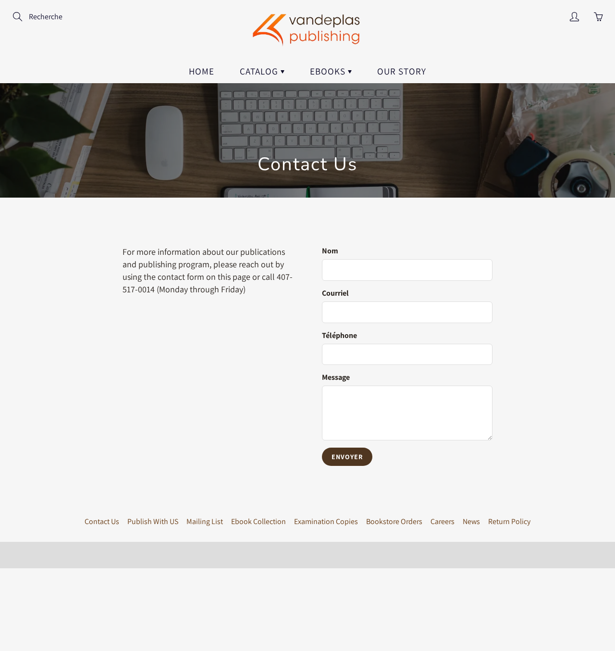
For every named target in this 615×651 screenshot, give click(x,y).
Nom (330, 251)
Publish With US (152, 521)
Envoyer (347, 456)
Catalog (260, 71)
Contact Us (102, 521)
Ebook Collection (258, 521)
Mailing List (204, 521)
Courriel (335, 293)
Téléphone (339, 335)
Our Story (401, 71)
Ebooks (329, 71)
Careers (442, 521)
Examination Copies (326, 521)
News (471, 521)
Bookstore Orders (394, 521)
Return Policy (509, 521)
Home (201, 71)
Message (336, 377)
